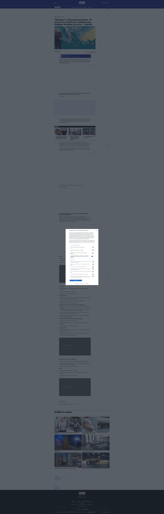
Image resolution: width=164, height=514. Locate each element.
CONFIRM (75, 280)
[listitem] (82, 245)
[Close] (97, 230)
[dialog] (82, 257)
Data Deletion (77, 283)
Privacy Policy (87, 283)
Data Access (82, 283)
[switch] (92, 247)
